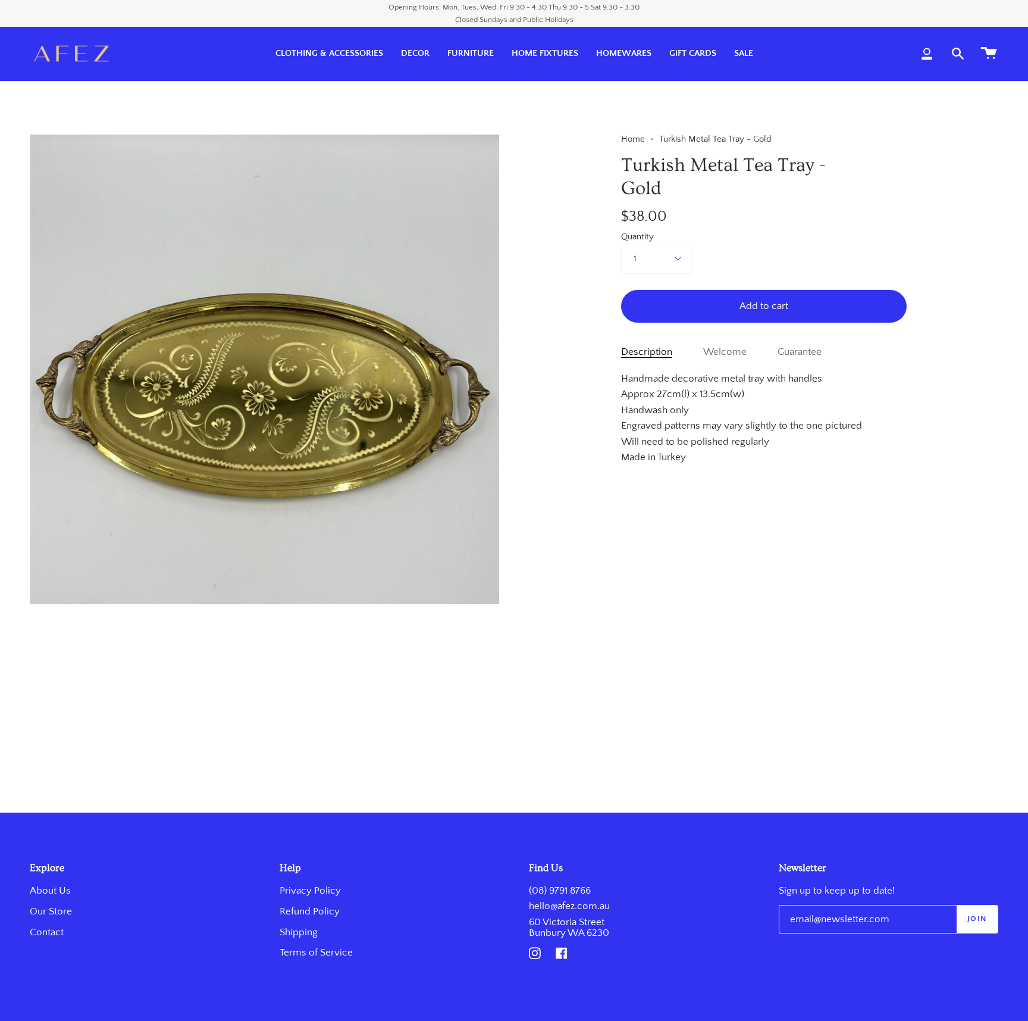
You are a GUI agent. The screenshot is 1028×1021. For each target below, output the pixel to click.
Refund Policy (310, 911)
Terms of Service (316, 952)
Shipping (299, 932)
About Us (50, 890)
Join (977, 918)
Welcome (725, 351)
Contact (47, 932)
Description (646, 351)
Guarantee (800, 351)
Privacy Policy (310, 890)
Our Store (51, 911)
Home (633, 139)
